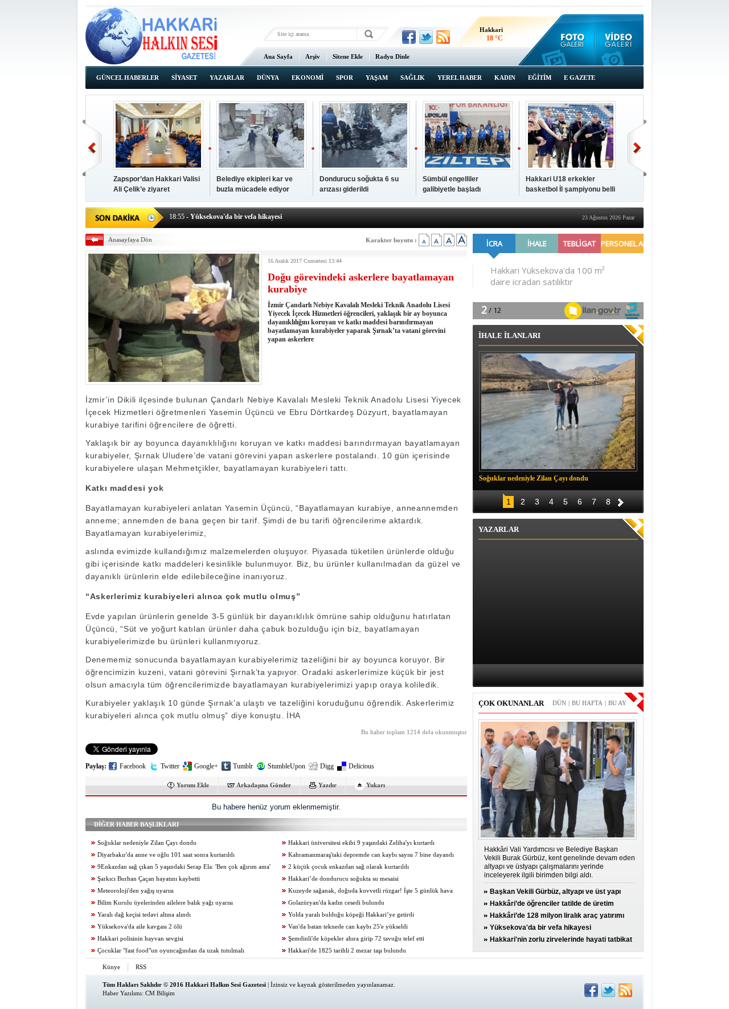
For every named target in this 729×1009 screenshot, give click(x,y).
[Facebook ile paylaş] (409, 37)
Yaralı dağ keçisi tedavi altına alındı (144, 915)
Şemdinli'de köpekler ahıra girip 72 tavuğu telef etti (356, 938)
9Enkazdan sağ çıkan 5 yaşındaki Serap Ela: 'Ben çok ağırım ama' (184, 867)
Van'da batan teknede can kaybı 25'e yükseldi (348, 926)
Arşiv (312, 56)
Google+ (206, 766)
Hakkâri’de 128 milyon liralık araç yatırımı (557, 916)
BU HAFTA (587, 702)
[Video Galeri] (619, 40)
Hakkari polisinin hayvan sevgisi (140, 938)
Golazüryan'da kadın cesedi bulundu (336, 903)
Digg (327, 766)
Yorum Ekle (193, 785)
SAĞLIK (412, 77)
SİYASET (184, 77)
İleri (637, 148)
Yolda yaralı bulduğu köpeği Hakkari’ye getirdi (351, 915)
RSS (141, 966)
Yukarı (375, 785)
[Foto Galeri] (570, 40)
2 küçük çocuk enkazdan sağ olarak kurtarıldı (348, 867)
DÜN (559, 702)
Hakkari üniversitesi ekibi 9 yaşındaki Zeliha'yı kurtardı (361, 843)
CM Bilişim (160, 993)
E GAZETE (579, 77)
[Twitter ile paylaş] (426, 37)
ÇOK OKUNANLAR (511, 703)
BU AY (617, 702)
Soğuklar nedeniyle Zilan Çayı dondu (146, 843)
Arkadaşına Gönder (263, 785)
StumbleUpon (286, 766)
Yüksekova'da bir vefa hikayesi (540, 927)
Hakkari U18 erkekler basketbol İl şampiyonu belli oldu (570, 189)
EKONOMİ (307, 77)
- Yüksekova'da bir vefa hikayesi (225, 217)
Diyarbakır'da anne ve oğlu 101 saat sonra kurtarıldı (166, 855)
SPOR (344, 77)
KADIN (504, 77)
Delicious (361, 766)
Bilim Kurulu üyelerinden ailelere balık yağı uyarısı (165, 903)
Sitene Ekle (348, 56)
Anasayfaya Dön (130, 239)
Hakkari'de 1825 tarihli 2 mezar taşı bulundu (347, 950)
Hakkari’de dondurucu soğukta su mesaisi (343, 879)
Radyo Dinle (392, 56)
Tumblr (243, 766)
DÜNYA (268, 77)
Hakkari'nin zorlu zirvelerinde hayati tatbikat (561, 939)
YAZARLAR (227, 77)
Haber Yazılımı (122, 993)
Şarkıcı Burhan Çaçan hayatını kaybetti (148, 879)
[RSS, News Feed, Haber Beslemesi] (443, 37)
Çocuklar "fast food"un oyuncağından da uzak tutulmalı (170, 950)
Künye (111, 966)
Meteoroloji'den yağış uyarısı (135, 891)
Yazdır (327, 785)
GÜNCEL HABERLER (127, 77)
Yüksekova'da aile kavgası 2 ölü (139, 926)
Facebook (133, 766)
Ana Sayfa (278, 56)
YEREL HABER (459, 77)
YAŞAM (377, 77)
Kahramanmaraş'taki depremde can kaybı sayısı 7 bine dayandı (371, 855)
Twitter (170, 766)
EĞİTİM (539, 77)
